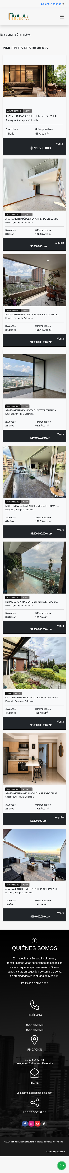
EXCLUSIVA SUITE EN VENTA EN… (33, 116)
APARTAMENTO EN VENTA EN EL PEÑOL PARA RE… (32, 889)
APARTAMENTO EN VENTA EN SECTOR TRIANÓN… (31, 410)
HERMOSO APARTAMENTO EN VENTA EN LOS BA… (31, 601)
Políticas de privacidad (34, 983)
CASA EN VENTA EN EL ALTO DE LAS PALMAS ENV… (32, 697)
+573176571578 (34, 1025)
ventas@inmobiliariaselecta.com (34, 1092)
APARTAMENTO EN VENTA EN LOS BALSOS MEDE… (32, 314)
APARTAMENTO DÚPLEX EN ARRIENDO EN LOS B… (31, 218)
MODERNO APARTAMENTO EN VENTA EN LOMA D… (32, 506)
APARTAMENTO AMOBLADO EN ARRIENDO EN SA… (32, 793)
